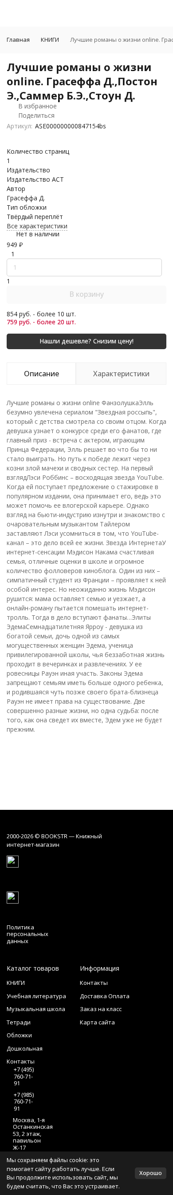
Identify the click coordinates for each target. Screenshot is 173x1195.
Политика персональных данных (27, 934)
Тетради (19, 1022)
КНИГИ (50, 40)
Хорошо (150, 1173)
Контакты (94, 983)
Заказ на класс (101, 1009)
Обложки (19, 1035)
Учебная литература (36, 996)
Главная (18, 40)
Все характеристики (37, 226)
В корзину (86, 294)
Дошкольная (25, 1048)
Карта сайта (97, 1022)
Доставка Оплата (105, 996)
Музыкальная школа (36, 1009)
